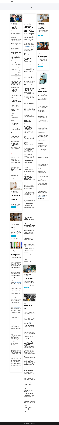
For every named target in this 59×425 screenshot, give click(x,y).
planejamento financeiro (28, 46)
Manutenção (12, 178)
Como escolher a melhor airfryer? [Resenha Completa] (42, 90)
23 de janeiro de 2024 (28, 24)
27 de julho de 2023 (28, 275)
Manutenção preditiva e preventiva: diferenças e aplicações (16, 28)
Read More (13, 235)
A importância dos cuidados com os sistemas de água (30, 5)
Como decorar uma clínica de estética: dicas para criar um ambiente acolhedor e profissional (16, 196)
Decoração (17, 209)
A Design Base (46, 1)
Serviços (17, 370)
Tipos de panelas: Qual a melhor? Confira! (28, 307)
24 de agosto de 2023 (15, 192)
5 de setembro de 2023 (42, 24)
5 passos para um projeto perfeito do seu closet (15, 226)
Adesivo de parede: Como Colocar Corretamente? (42, 27)
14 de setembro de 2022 (42, 86)
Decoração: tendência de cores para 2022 (15, 254)
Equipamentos (18, 177)
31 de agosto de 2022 (15, 251)
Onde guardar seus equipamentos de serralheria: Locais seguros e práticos (42, 55)
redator (14, 250)
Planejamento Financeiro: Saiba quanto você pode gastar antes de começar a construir (29, 28)
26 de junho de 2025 (15, 24)
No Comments (13, 177)
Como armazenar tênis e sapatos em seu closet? (28, 278)
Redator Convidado (15, 23)
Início (42, 1)
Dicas (17, 238)
